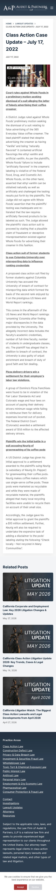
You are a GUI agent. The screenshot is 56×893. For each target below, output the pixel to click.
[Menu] (51, 7)
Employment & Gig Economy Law (22, 783)
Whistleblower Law (14, 763)
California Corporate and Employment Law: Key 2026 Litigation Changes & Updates (26, 610)
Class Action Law (13, 746)
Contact (7, 799)
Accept (20, 887)
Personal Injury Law (14, 779)
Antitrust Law (11, 775)
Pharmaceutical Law (14, 787)
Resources (9, 815)
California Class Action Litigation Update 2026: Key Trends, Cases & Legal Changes (27, 662)
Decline (35, 887)
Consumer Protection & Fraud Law (23, 791)
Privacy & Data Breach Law (19, 754)
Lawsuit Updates (13, 807)
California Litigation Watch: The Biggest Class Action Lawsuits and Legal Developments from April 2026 (27, 714)
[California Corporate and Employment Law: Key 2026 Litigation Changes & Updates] (28, 587)
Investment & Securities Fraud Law (23, 758)
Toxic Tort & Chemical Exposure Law (24, 767)
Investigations (11, 803)
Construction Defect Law (17, 750)
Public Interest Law (14, 771)
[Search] (46, 8)
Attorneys (8, 811)
